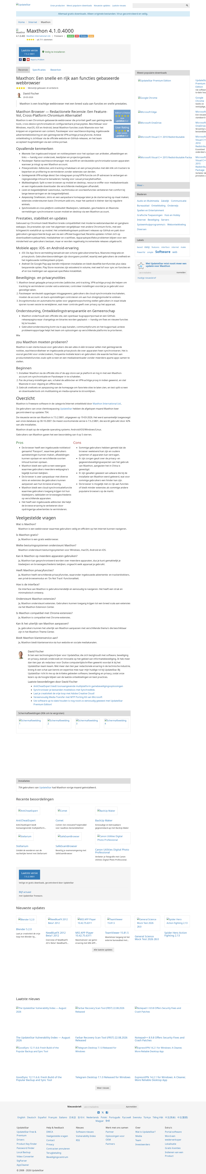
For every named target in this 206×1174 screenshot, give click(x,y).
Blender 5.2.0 (24, 929)
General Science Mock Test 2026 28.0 (147, 938)
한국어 (81, 1117)
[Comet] (62, 810)
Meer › (140, 185)
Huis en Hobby (172, 215)
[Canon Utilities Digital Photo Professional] (112, 837)
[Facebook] (20, 59)
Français (52, 1117)
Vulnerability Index (86, 1136)
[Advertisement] (73, 755)
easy (147, 247)
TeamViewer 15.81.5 (117, 932)
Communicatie (178, 200)
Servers (165, 219)
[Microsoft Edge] (148, 111)
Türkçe (147, 1117)
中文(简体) (170, 1117)
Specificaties (39, 69)
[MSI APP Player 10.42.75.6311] (88, 921)
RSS (78, 1140)
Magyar (100, 1120)
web (174, 252)
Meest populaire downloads (79, 5)
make (183, 247)
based (140, 247)
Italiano (63, 1117)
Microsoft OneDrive (200, 124)
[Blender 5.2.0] (26, 919)
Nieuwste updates (102, 5)
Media (138, 1136)
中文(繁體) (182, 1117)
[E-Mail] (28, 59)
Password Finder (25, 1148)
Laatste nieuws (119, 5)
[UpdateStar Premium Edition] (155, 80)
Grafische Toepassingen (150, 215)
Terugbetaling (53, 1152)
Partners (110, 1143)
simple (150, 252)
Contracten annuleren (58, 1148)
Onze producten (57, 5)
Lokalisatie (170, 1143)
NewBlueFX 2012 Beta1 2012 (56, 934)
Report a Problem (37, 59)
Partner (110, 1131)
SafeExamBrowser (66, 846)
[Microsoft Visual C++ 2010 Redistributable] (162, 136)
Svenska (137, 1117)
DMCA (49, 1131)
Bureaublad (143, 205)
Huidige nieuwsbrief (147, 278)
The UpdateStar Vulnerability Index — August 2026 (43, 1039)
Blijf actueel (25, 892)
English (21, 1117)
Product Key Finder (27, 1143)
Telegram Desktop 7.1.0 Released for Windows (102, 1077)
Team (138, 1140)
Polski (104, 1117)
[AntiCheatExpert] (28, 810)
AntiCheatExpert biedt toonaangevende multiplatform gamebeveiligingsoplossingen (78, 686)
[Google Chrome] (148, 97)
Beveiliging (153, 219)
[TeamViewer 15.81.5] (117, 921)
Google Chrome (199, 99)
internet (175, 247)
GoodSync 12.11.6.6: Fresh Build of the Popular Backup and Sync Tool (39, 1078)
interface (165, 247)
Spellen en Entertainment (150, 210)
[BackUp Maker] (106, 810)
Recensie (23, 69)
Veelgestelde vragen (57, 1136)
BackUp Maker (103, 820)
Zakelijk (165, 200)
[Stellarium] (24, 836)
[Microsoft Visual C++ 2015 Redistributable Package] (165, 157)
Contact (50, 1140)
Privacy (50, 1144)
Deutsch (31, 1117)
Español (42, 1117)
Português (114, 1117)
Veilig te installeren (54, 51)
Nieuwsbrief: (74, 1106)
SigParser (22, 1160)
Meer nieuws (103, 1088)
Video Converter (25, 1156)
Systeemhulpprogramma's (151, 224)
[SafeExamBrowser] (68, 836)
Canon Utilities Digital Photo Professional (112, 851)
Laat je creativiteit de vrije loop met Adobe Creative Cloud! (63, 693)
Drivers (20, 1139)
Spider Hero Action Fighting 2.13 (175, 934)
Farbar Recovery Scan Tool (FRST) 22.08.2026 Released (101, 1039)
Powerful (141, 252)
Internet (141, 219)
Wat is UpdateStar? (145, 1131)
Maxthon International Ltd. (38, 36)
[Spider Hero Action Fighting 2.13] (177, 921)
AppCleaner (23, 1164)
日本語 (72, 1117)
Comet (59, 820)
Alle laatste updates (103, 949)
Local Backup (24, 1152)
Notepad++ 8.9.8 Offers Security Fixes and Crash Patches (159, 1039)
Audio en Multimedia (148, 200)
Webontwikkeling (176, 224)
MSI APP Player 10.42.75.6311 (84, 934)
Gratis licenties (173, 1148)
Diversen (141, 229)
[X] (24, 59)
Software (162, 251)
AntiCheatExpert (26, 820)
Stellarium (22, 846)
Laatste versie (29, 52)
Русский (126, 1117)
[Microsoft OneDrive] (150, 122)
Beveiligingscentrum (57, 1157)
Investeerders (142, 1144)
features (155, 247)
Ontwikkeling (158, 205)
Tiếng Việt (158, 1117)
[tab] (23, 70)
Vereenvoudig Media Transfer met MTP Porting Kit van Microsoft (67, 697)
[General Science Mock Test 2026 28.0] (147, 923)
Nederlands (92, 1117)
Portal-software (173, 1131)
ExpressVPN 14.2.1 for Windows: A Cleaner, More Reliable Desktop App (160, 1078)
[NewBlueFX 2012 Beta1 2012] (58, 921)
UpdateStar (66, 408)
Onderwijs (172, 205)
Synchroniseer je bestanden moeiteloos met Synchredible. (64, 689)
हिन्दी (108, 1120)
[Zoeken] (187, 5)
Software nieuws (85, 1131)
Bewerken (55, 69)
